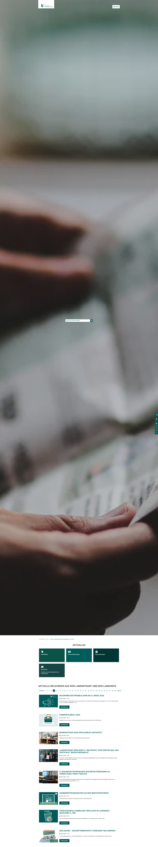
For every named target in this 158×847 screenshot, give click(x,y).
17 (83, 690)
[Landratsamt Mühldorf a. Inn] (46, 4)
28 (112, 690)
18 (85, 690)
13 (72, 690)
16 (80, 690)
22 (96, 690)
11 (67, 690)
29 (115, 690)
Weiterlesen (64, 707)
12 (69, 690)
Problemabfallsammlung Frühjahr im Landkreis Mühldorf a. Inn (84, 812)
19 (88, 690)
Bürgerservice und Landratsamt (61, 639)
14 (75, 690)
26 (107, 690)
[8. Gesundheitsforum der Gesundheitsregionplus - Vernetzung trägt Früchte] (48, 777)
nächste (119, 690)
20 (91, 690)
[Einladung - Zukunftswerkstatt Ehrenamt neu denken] (48, 836)
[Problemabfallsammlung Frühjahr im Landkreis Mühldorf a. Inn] (48, 816)
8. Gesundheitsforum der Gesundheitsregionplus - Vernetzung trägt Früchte (85, 773)
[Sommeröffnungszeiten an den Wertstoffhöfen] (48, 798)
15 (77, 690)
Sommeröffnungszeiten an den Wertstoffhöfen (84, 793)
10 (64, 690)
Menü (117, 6)
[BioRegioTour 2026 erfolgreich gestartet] (48, 737)
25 (104, 690)
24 (101, 690)
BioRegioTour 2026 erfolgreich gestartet (80, 733)
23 (99, 690)
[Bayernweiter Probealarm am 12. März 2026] (48, 701)
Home (51, 639)
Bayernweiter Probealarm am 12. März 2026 (81, 696)
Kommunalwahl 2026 (69, 715)
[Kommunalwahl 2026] (48, 720)
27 (109, 690)
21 (93, 690)
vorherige (41, 690)
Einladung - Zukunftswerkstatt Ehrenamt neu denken (87, 831)
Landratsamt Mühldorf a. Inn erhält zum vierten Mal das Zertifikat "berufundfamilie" (89, 751)
